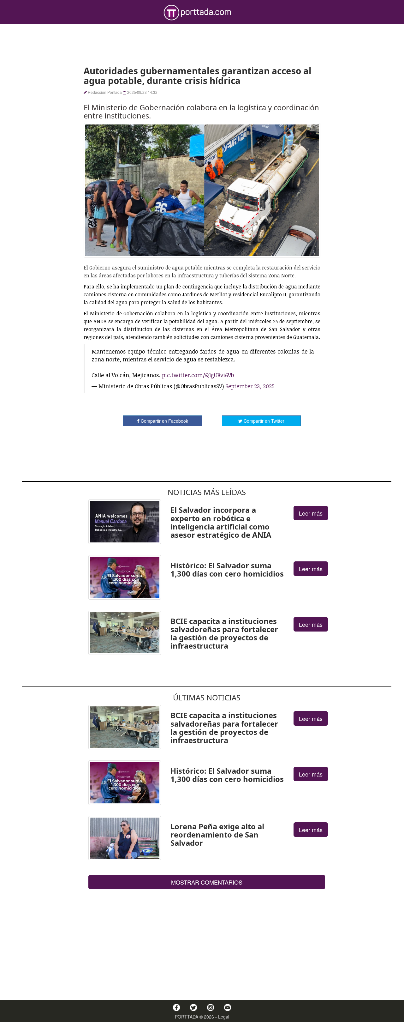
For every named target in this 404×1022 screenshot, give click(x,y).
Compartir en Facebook (164, 421)
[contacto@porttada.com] (227, 1007)
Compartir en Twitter (263, 421)
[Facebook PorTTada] (176, 1007)
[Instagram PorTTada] (210, 1007)
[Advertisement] (202, 44)
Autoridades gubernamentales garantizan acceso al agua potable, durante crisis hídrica (198, 76)
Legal (223, 1016)
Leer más (311, 513)
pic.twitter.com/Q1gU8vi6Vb (198, 375)
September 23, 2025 (250, 386)
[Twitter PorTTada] (193, 1007)
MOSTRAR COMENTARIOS (206, 882)
